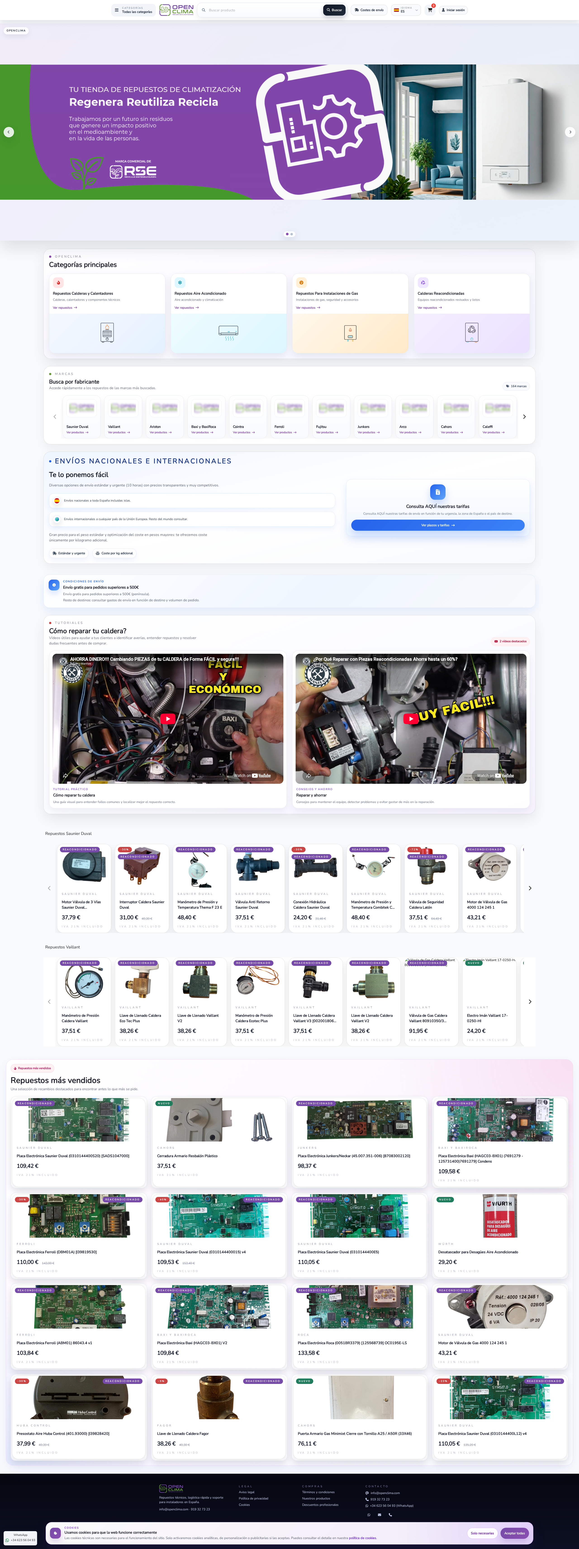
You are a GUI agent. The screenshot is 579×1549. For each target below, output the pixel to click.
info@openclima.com (173, 1509)
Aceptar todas (514, 1533)
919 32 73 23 (200, 1509)
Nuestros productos (316, 1498)
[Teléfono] (390, 1515)
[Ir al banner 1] (287, 234)
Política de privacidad (253, 1498)
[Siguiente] (570, 132)
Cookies (244, 1505)
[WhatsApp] (368, 1515)
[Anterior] (9, 132)
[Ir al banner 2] (291, 234)
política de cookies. (363, 1538)
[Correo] (379, 1515)
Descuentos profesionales (320, 1505)
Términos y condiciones (318, 1492)
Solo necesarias (482, 1533)
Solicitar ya (562, 231)
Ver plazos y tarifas (435, 525)
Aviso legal (246, 1492)
